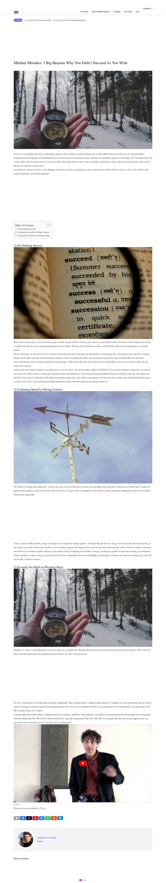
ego (146, 718)
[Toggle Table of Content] (47, 225)
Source (17, 804)
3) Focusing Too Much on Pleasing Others (33, 235)
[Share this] (23, 818)
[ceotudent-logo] (16, 11)
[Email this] (17, 818)
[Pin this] (35, 818)
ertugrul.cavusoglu (46, 837)
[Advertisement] (83, 40)
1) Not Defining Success (26, 229)
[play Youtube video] (83, 763)
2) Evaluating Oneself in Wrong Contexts (33, 232)
